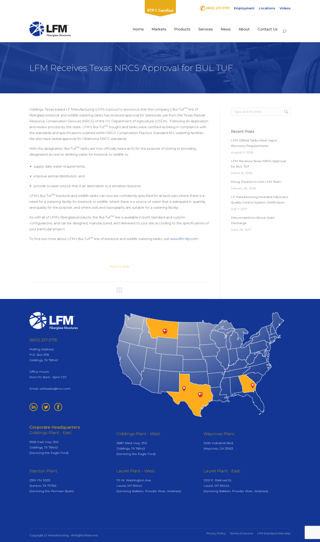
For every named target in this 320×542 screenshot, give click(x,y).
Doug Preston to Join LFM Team (256, 182)
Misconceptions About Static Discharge (253, 220)
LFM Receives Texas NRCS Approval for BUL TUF (258, 163)
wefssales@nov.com (55, 389)
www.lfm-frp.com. (184, 239)
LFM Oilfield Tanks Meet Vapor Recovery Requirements (254, 143)
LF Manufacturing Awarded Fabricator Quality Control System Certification (259, 199)
